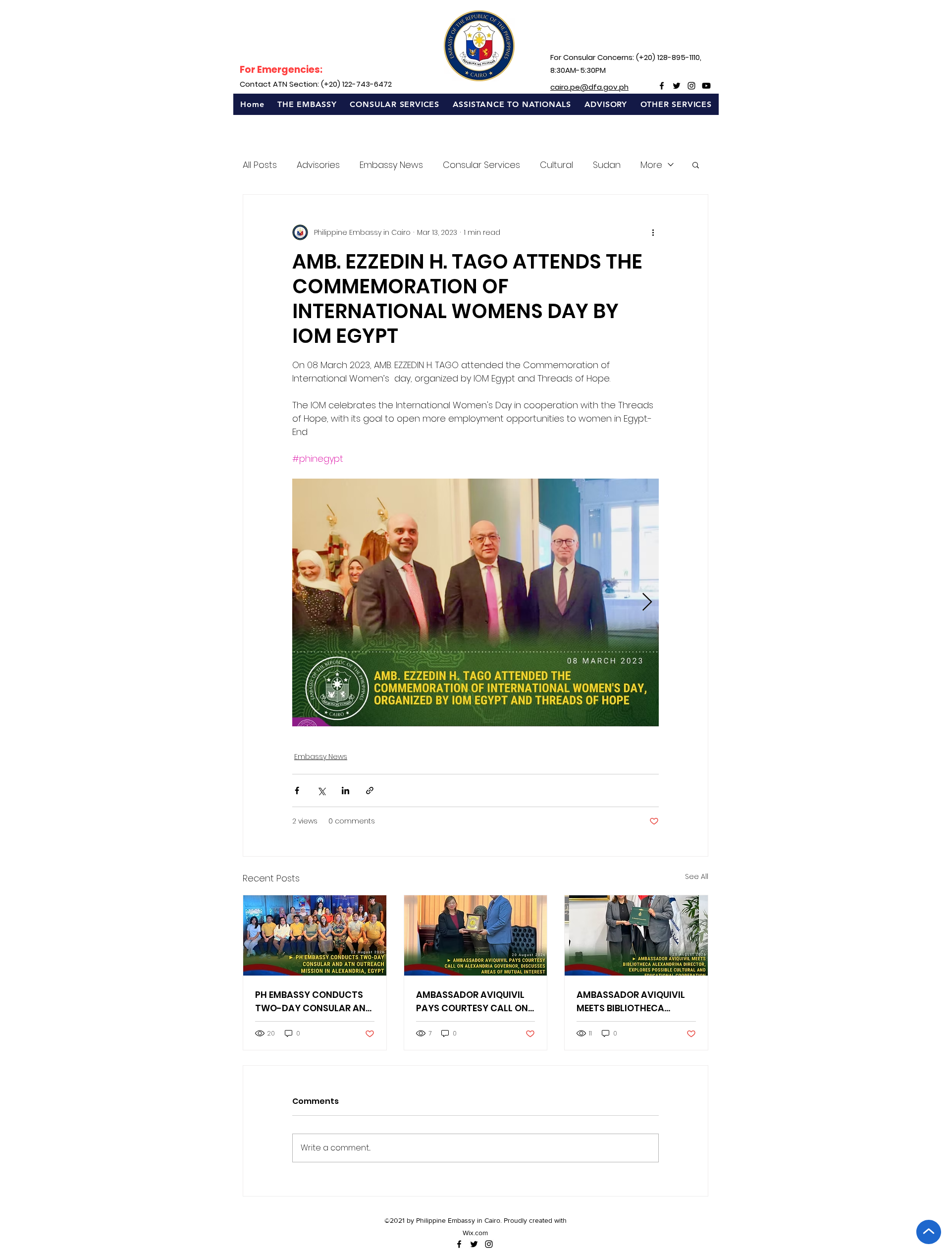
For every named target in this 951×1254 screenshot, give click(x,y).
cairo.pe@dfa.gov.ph (589, 87)
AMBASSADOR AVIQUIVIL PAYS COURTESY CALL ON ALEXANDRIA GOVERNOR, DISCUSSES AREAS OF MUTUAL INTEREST (472, 1001)
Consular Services (481, 165)
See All (696, 876)
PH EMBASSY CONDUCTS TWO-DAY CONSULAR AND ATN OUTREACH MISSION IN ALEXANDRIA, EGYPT (313, 1001)
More (651, 165)
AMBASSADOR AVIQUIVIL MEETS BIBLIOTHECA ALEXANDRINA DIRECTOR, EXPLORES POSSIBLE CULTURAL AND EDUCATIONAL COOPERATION (631, 1001)
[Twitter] (677, 86)
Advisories (318, 165)
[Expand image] (475, 602)
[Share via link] (369, 790)
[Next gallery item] (647, 602)
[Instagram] (691, 86)
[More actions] (653, 232)
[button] (307, 104)
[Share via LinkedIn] (345, 790)
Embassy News (391, 165)
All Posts (260, 165)
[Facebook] (662, 86)
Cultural (556, 165)
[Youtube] (706, 86)
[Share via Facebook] (297, 790)
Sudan (607, 165)
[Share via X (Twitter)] (321, 790)
